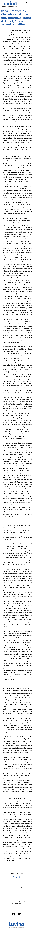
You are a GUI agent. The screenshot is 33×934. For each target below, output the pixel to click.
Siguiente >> (22, 888)
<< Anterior (10, 888)
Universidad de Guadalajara (16, 901)
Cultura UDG (16, 904)
